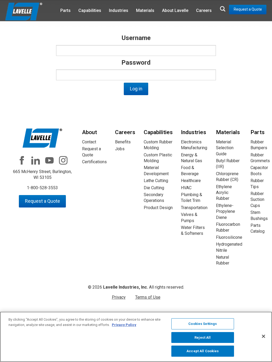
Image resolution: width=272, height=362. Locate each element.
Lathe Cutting (156, 180)
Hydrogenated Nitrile (229, 247)
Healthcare (191, 180)
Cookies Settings (202, 324)
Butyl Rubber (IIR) (228, 163)
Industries (118, 10)
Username (136, 38)
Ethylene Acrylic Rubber (224, 192)
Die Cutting (154, 187)
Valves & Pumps (189, 217)
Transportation (194, 207)
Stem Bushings (259, 215)
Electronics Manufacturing (194, 144)
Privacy (119, 297)
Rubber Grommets (260, 157)
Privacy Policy (124, 325)
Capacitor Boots (259, 170)
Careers (204, 10)
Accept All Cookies (202, 351)
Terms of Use (147, 297)
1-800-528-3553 (42, 187)
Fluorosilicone (229, 237)
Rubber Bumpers (258, 144)
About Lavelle (175, 10)
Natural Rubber (222, 260)
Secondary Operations (154, 197)
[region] (136, 337)
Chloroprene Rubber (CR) (227, 176)
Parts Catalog (257, 228)
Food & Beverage (190, 170)
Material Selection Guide (224, 147)
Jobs (120, 148)
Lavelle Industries (23, 12)
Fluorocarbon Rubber (228, 227)
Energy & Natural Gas (191, 157)
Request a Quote (248, 9)
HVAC (186, 187)
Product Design (158, 207)
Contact (89, 141)
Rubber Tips (257, 183)
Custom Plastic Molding (158, 157)
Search (222, 8)
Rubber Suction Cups (257, 199)
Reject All (202, 337)
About (89, 132)
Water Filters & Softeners (193, 230)
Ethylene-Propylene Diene (225, 211)
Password (136, 62)
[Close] (263, 336)
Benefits (123, 141)
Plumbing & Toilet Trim (191, 197)
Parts (65, 10)
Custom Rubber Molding (158, 144)
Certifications (94, 161)
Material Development (156, 170)
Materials (145, 10)
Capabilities (89, 10)
